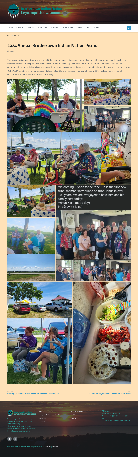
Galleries (17, 35)
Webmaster (47, 447)
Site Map (55, 447)
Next (129, 391)
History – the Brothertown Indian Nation (50, 415)
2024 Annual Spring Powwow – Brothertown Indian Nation (109, 394)
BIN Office (74, 415)
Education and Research (77, 411)
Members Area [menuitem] (68, 28)
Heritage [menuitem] (31, 28)
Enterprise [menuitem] (55, 28)
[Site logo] (37, 18)
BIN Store (73, 418)
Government (42, 418)
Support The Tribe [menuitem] (83, 28)
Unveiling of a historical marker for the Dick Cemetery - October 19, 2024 (33, 394)
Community (42, 422)
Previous (10, 391)
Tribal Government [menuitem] (16, 28)
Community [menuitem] (42, 28)
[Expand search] (129, 28)
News (40, 411)
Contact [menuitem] (97, 28)
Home (9, 35)
